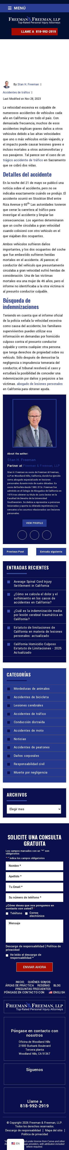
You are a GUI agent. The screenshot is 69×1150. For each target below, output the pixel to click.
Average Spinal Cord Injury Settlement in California (33, 583)
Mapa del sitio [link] (53, 1130)
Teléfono (15, 913)
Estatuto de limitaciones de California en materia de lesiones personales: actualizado (38, 631)
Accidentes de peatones (32, 747)
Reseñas (43, 985)
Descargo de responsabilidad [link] (23, 1130)
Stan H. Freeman (28, 84)
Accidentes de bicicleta (31, 697)
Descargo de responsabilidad (25, 946)
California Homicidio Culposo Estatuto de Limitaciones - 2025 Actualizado (38, 648)
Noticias (20, 739)
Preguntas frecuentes (33, 989)
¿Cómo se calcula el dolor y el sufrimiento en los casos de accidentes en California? (36, 598)
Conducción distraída (29, 722)
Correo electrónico (37, 915)
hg (46, 535)
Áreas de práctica (19, 985)
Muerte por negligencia (31, 772)
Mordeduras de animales (32, 688)
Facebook (27, 1077)
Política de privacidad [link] (34, 1134)
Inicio (20, 982)
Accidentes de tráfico (16, 93)
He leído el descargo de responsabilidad (25, 956)
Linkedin (34, 1077)
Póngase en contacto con (24, 992)
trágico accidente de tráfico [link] (23, 160)
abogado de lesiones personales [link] (40, 384)
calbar (22, 535)
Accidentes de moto (29, 730)
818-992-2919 (46, 31)
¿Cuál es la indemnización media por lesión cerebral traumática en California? (38, 615)
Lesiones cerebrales (28, 705)
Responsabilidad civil (29, 764)
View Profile (34, 523)
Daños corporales (26, 756)
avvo (34, 535)
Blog (57, 985)
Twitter (41, 1077)
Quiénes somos (39, 982)
